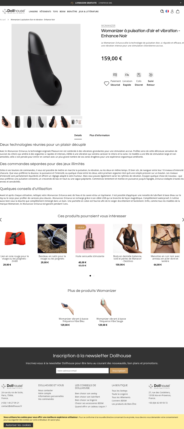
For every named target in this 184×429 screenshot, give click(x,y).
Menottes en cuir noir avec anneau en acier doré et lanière (165, 258)
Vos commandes (46, 399)
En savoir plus (54, 420)
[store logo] (13, 11)
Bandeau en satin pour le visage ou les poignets (52, 257)
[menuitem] (34, 11)
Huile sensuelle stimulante (90, 256)
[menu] (64, 11)
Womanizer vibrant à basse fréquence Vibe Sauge (111, 320)
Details (78, 135)
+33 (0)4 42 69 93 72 (158, 402)
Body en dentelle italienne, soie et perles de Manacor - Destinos (127, 258)
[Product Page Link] (14, 252)
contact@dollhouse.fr (11, 406)
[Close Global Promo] (180, 2)
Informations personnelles (51, 396)
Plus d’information (100, 135)
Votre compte (44, 393)
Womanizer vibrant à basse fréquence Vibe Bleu (73, 320)
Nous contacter (45, 390)
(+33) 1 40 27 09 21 (10, 402)
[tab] (64, 11)
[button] (6, 122)
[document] (92, 421)
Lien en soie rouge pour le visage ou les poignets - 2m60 (15, 258)
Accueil (3, 19)
